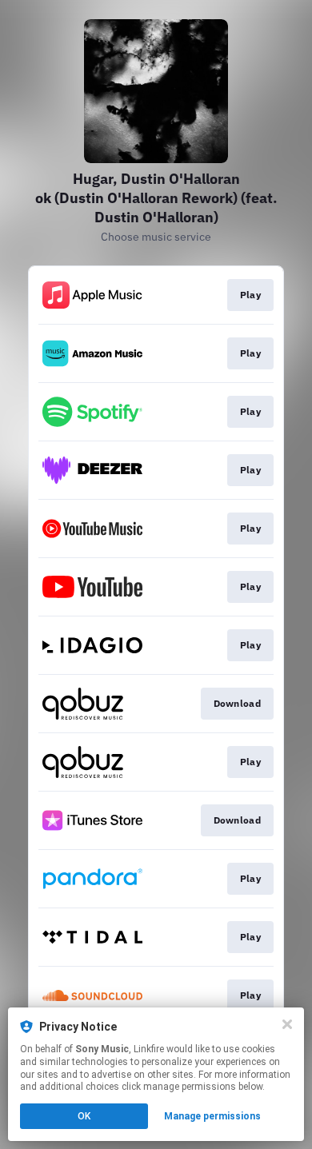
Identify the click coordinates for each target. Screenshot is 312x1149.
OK (84, 1116)
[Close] (287, 1024)
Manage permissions (212, 1116)
